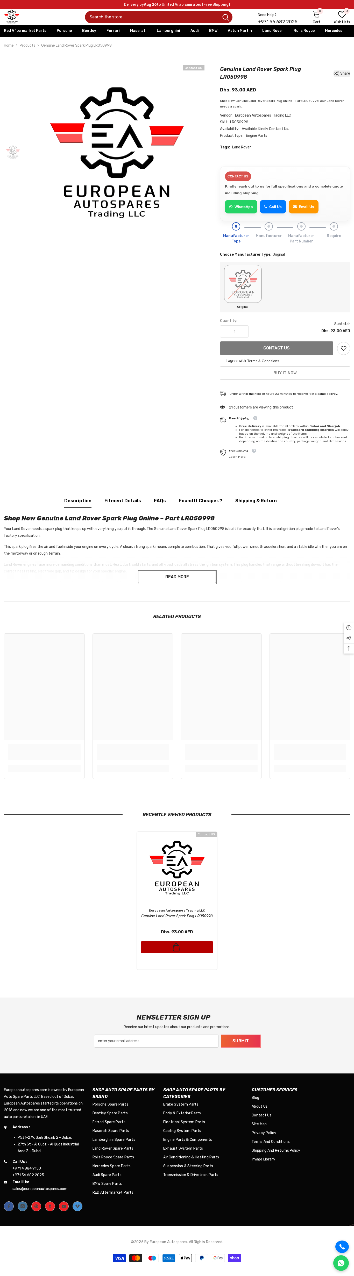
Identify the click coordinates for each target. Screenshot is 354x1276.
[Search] (158, 17)
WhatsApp (244, 207)
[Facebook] (9, 1206)
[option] (117, 152)
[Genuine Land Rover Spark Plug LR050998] (177, 868)
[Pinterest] (36, 1206)
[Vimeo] (77, 1206)
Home (9, 45)
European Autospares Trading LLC (263, 115)
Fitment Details (122, 501)
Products (27, 45)
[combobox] (152, 17)
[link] (343, 348)
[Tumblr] (50, 1206)
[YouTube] (64, 1206)
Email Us (306, 207)
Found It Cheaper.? (200, 501)
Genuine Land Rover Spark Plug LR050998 (177, 916)
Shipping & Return (256, 501)
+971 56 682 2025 (278, 22)
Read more (177, 576)
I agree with (236, 361)
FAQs (160, 501)
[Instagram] (22, 1206)
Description (77, 501)
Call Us (275, 207)
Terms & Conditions (263, 361)
